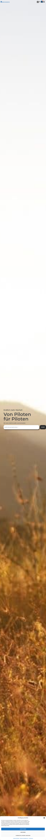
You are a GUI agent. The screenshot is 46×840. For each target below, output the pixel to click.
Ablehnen (23, 832)
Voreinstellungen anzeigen (23, 835)
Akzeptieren (23, 829)
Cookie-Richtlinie (16, 838)
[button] (44, 817)
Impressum (31, 838)
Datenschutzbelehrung (24, 838)
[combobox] (21, 427)
